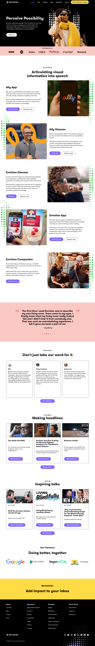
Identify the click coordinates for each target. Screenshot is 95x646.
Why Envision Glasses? (33, 607)
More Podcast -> (47, 533)
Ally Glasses (51, 611)
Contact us (72, 611)
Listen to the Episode (16, 525)
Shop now (12, 34)
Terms (7, 618)
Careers (8, 614)
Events (29, 621)
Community (30, 618)
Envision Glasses (52, 614)
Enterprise (59, 2)
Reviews (29, 614)
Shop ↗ (67, 2)
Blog (7, 611)
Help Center (73, 607)
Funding (29, 628)
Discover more (27, 109)
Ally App (50, 607)
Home (33, 2)
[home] (12, 2)
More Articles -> (47, 467)
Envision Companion (53, 621)
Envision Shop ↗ (52, 628)
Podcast (29, 625)
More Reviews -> (47, 401)
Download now (12, 109)
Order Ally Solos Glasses (79, 2)
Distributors (72, 614)
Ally (39, 2)
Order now (55, 153)
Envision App (51, 618)
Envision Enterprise (53, 625)
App (52, 2)
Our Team (9, 607)
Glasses (45, 2)
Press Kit (30, 611)
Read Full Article (15, 459)
